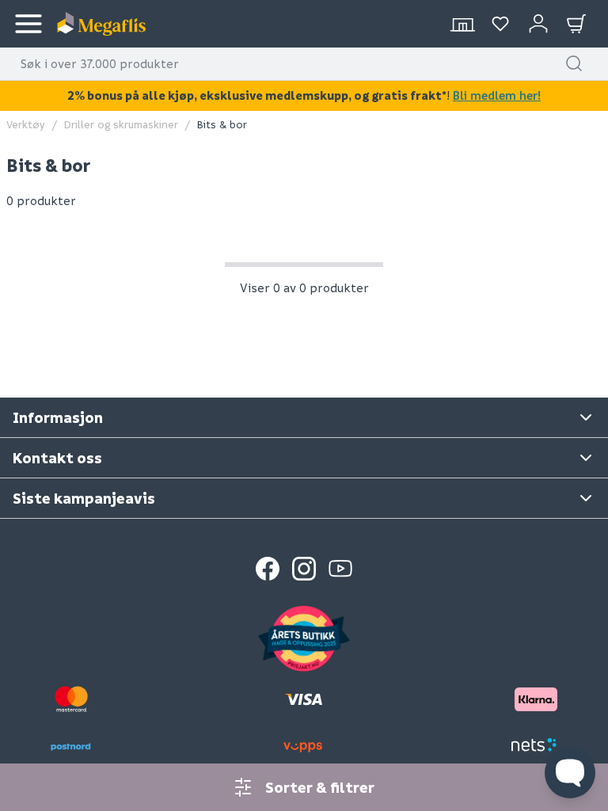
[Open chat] (570, 773)
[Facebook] (267, 569)
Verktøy (25, 124)
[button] (574, 63)
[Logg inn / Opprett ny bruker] (538, 24)
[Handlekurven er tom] (576, 24)
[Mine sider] (500, 24)
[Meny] (28, 24)
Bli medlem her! (497, 95)
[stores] (462, 24)
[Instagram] (304, 569)
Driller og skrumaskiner (121, 124)
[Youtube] (340, 569)
